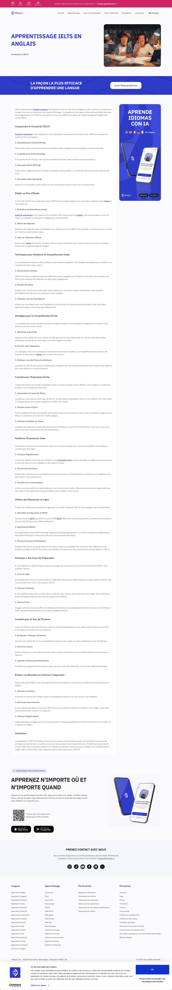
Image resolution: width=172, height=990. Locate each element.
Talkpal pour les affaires (87, 896)
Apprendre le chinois (18, 930)
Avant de (18, 134)
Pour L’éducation (111, 13)
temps (106, 201)
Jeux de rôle (49, 900)
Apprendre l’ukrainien (19, 911)
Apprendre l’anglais (18, 892)
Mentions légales (126, 937)
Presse (122, 900)
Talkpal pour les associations (88, 904)
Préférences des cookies (128, 919)
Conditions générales (127, 922)
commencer (28, 134)
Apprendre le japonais (19, 937)
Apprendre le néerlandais (20, 915)
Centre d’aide (124, 911)
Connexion (139, 13)
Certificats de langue (52, 930)
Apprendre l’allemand (19, 907)
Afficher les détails (38, 985)
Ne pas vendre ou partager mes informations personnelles (152, 980)
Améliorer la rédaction (53, 945)
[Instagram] (69, 866)
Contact (122, 907)
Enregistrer (126, 13)
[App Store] (21, 829)
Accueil (61, 13)
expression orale (65, 460)
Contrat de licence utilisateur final (132, 930)
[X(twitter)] (102, 866)
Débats (47, 907)
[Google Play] (44, 829)
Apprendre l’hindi (17, 934)
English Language (40, 109)
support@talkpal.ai (106, 858)
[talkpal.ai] (17, 13)
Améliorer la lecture (52, 941)
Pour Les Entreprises (92, 13)
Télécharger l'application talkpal (30, 771)
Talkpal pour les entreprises (88, 900)
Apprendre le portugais (19, 945)
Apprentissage (74, 13)
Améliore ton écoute (52, 934)
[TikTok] (76, 866)
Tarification (124, 904)
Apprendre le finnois (18, 922)
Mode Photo (49, 911)
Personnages (49, 904)
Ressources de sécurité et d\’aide (132, 926)
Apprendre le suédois (19, 919)
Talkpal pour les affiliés (86, 911)
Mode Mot (48, 922)
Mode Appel (49, 915)
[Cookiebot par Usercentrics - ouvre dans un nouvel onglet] (15, 985)
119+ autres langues (18, 949)
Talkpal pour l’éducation (87, 892)
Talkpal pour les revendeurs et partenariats (94, 907)
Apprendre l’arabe (17, 926)
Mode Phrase (49, 919)
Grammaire (49, 892)
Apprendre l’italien (18, 904)
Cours (47, 896)
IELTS (32, 518)
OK (152, 970)
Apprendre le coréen (18, 941)
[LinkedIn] (95, 866)
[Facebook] (89, 866)
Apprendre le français (19, 900)
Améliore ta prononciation (54, 937)
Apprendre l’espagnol (19, 896)
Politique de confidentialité (129, 915)
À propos (123, 892)
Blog (121, 896)
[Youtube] (82, 866)
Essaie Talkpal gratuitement (125, 85)
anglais (80, 215)
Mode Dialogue (50, 926)
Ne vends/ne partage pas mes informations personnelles (140, 934)
